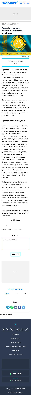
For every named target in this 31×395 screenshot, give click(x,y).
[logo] (10, 3)
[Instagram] (19, 330)
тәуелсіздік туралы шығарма (9, 225)
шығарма (19, 225)
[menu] (28, 3)
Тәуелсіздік (4, 229)
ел (12, 229)
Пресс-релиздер (15, 342)
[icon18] (15, 325)
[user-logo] (21, 4)
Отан (10, 229)
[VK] (11, 330)
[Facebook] (15, 330)
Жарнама (15, 334)
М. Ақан (16, 220)
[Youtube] (7, 330)
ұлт (15, 229)
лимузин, (20, 229)
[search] (24, 3)
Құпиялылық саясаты (15, 355)
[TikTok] (3, 330)
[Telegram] (23, 330)
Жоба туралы (15, 338)
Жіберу (15, 254)
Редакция (15, 351)
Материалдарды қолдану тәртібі (15, 346)
